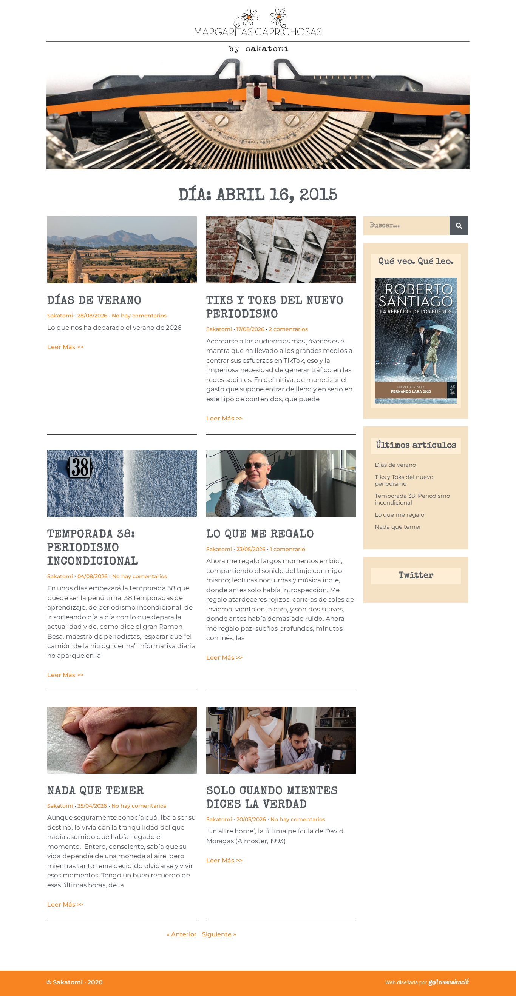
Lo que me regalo (260, 535)
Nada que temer (95, 791)
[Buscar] (459, 225)
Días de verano (94, 301)
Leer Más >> (65, 347)
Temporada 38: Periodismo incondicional (92, 549)
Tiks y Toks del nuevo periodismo (404, 480)
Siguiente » (219, 934)
